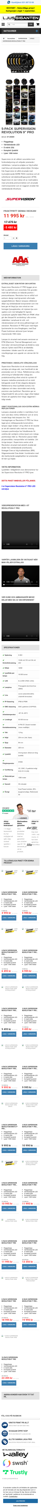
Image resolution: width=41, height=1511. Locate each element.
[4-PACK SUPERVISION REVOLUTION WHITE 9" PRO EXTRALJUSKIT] (10, 937)
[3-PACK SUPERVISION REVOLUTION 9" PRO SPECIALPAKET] (10, 995)
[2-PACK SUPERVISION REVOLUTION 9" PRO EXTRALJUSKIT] (10, 878)
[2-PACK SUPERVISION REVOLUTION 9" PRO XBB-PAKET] (30, 878)
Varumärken (11, 38)
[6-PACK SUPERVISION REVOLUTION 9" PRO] (30, 1227)
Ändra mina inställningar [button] (20, 1505)
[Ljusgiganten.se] (20, 18)
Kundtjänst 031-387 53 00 (22, 2)
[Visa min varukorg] (38, 25)
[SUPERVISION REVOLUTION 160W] (9, 82)
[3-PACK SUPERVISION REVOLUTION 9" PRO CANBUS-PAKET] (30, 1111)
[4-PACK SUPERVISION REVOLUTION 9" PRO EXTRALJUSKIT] (10, 1053)
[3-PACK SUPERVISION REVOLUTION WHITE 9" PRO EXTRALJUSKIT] (10, 1111)
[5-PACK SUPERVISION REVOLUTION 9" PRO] (10, 1227)
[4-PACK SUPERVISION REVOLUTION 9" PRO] (30, 1169)
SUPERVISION (22, 38)
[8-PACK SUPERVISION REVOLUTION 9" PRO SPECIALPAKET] (30, 1285)
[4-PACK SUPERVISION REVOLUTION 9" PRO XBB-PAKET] (10, 1169)
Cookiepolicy (13, 1496)
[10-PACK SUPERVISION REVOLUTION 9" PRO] (10, 1344)
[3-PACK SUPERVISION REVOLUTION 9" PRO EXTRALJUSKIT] (30, 937)
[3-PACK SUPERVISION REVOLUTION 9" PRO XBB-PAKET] (30, 995)
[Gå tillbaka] (4, 38)
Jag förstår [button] (20, 1501)
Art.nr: (4, 137)
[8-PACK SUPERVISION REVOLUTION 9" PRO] (10, 1285)
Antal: (6, 235)
